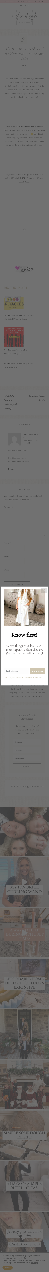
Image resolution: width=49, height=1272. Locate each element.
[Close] (44, 590)
